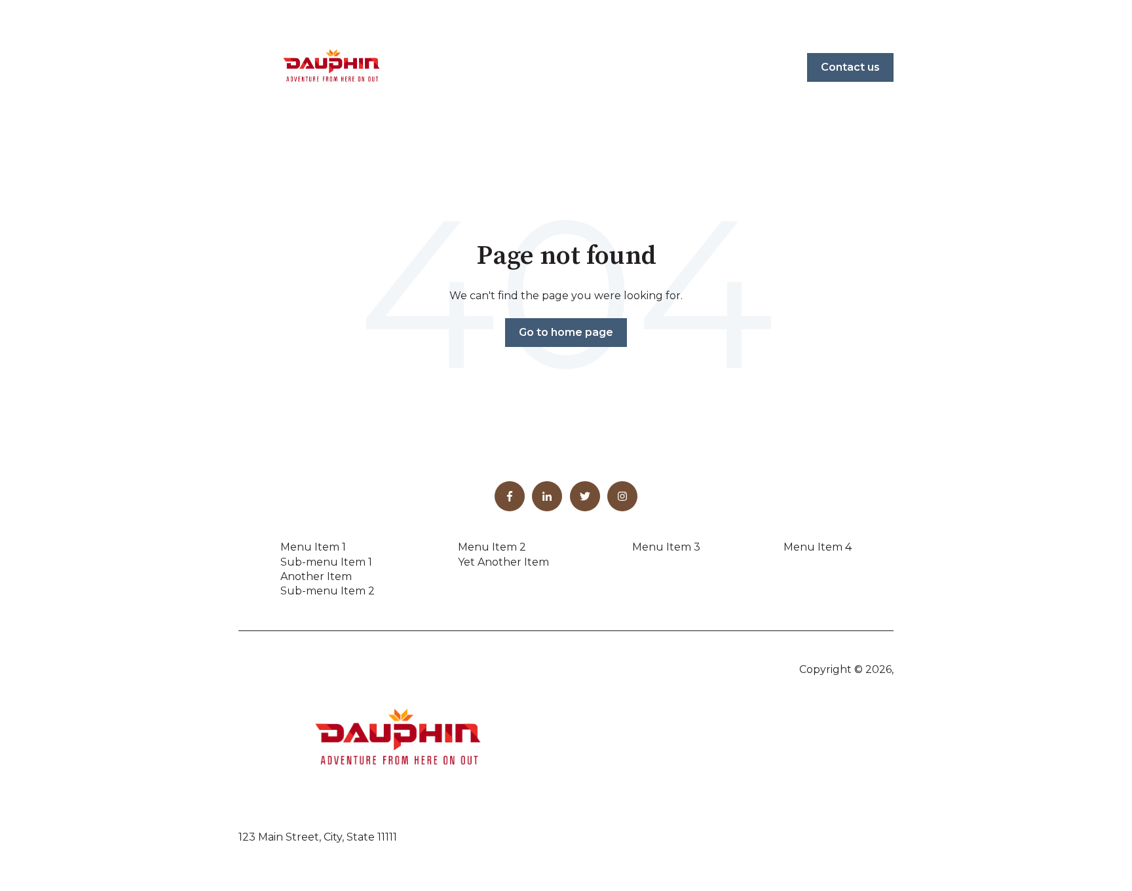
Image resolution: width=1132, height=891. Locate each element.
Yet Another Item (503, 562)
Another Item (316, 576)
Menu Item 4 (817, 547)
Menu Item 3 (666, 547)
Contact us (850, 67)
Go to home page (566, 332)
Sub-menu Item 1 (326, 562)
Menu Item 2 (492, 547)
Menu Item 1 (313, 547)
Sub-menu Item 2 (327, 591)
